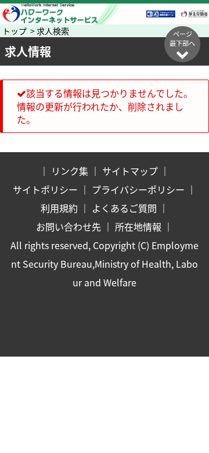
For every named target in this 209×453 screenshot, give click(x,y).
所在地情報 (138, 226)
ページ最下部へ (182, 38)
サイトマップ (130, 171)
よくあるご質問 (124, 208)
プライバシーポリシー (138, 189)
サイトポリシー (45, 189)
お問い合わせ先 (68, 226)
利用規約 (59, 208)
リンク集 (69, 171)
